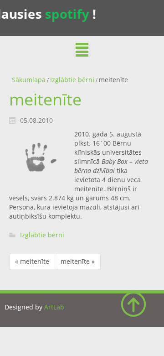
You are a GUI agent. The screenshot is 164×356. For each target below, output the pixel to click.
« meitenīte (32, 261)
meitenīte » (78, 261)
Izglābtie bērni (72, 79)
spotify (66, 13)
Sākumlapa (29, 79)
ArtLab (54, 307)
